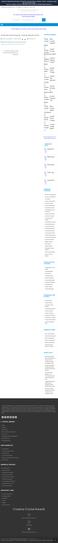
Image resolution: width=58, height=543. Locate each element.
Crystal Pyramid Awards (50, 237)
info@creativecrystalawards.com (8, 7)
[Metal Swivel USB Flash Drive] (46, 158)
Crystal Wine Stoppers (50, 282)
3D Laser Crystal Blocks (50, 196)
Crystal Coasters (48, 286)
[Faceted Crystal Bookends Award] (46, 150)
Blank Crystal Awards (50, 342)
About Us (4, 427)
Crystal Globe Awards (50, 228)
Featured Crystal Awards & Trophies (49, 345)
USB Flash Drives (49, 284)
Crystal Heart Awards (50, 230)
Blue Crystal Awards (49, 338)
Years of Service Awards (48, 255)
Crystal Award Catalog (7, 494)
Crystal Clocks (48, 273)
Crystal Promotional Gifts (49, 322)
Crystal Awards (9, 38)
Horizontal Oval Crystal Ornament (51, 164)
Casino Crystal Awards (50, 201)
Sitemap (4, 502)
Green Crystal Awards (50, 340)
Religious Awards (49, 241)
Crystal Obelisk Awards (50, 235)
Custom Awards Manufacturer (21, 540)
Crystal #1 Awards (49, 203)
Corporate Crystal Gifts (7, 479)
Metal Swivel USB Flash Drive (51, 157)
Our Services (5, 429)
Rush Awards (48, 243)
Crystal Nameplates (49, 289)
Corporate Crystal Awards (49, 305)
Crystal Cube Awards (49, 216)
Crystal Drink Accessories (7, 483)
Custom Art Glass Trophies (8, 477)
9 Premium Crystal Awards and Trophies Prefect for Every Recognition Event (50, 391)
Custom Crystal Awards (7, 455)
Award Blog (4, 498)
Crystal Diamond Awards (48, 218)
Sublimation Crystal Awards (49, 248)
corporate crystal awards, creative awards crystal (20, 35)
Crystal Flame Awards (50, 224)
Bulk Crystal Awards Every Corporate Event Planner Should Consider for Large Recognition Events (50, 360)
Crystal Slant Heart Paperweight (51, 180)
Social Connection (6, 504)
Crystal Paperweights (50, 280)
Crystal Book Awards (49, 207)
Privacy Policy (50, 540)
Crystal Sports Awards (50, 315)
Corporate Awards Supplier (7, 540)
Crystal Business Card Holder (50, 268)
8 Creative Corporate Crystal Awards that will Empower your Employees (10, 52)
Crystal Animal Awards (50, 205)
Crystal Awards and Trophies (8, 481)
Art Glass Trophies (49, 313)
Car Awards (47, 199)
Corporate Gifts (5, 453)
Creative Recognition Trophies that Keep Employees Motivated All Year (50, 368)
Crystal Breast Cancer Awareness (50, 210)
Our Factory (4, 434)
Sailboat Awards (48, 246)
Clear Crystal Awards (49, 333)
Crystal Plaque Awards (50, 308)
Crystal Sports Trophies (50, 317)
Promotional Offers (6, 496)
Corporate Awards (6, 470)
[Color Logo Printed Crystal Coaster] (46, 174)
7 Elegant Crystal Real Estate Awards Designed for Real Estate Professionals (50, 384)
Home (3, 425)
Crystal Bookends (49, 271)
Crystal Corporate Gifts (50, 319)
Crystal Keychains (49, 275)
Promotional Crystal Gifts (7, 472)
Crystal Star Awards (49, 239)
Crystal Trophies (48, 302)
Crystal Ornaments (49, 278)
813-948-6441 (19, 7)
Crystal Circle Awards (50, 213)
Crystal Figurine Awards (50, 222)
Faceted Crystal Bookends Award (51, 149)
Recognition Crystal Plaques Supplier (37, 540)
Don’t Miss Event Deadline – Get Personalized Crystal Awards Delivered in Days (49, 376)
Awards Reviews (5, 438)
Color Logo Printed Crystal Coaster (51, 172)
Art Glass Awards (49, 311)
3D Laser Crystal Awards (50, 194)
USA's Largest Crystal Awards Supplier (18, 539)
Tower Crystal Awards (50, 252)
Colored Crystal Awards (50, 336)
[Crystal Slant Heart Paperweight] (46, 181)
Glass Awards (5, 459)
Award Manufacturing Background (10, 436)
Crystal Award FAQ (6, 440)
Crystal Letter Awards (50, 233)
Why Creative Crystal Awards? (9, 431)
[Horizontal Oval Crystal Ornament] (46, 166)
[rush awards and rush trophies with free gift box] (50, 138)
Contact (3, 500)
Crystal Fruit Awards (49, 226)
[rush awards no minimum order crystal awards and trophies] (29, 29)
